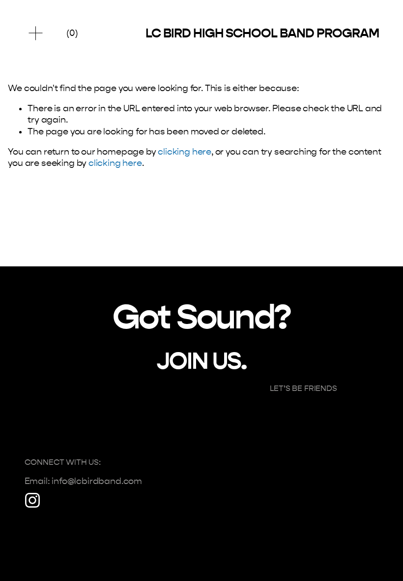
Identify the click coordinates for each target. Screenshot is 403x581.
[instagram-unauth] (32, 500)
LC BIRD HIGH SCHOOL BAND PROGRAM (262, 33)
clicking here (184, 152)
